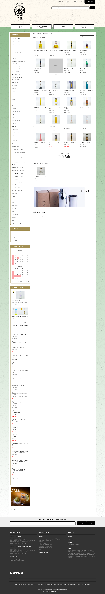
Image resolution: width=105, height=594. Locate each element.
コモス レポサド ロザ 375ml (70, 124)
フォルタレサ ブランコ (19, 347)
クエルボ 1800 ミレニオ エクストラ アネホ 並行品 (56, 125)
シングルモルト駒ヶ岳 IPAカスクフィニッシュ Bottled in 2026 (21, 326)
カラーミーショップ (41, 589)
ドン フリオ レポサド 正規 (20, 334)
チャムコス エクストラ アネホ (70, 142)
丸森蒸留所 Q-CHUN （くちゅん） (21, 443)
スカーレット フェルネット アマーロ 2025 (21, 403)
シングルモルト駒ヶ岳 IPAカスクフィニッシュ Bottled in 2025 (21, 452)
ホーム (34, 33)
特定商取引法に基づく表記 (50, 584)
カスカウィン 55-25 (38, 68)
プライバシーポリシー (61, 584)
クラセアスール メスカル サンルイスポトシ (40, 143)
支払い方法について (23, 584)
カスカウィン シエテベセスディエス (40, 125)
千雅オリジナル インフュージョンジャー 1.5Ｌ (40, 177)
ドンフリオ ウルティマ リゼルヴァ (41, 107)
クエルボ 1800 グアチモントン (55, 74)
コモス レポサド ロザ (84, 124)
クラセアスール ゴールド (85, 142)
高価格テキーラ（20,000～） (48, 33)
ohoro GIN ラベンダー (16, 300)
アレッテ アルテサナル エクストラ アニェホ (71, 108)
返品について (41, 584)
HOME (20, 27)
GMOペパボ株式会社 (56, 589)
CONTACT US (84, 27)
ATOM (88, 584)
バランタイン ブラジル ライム (20, 419)
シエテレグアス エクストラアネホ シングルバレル (41, 51)
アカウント (68, 1)
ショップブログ (80, 584)
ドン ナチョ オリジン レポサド (21, 370)
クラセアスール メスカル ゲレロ (86, 90)
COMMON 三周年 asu (18, 378)
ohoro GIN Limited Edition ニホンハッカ (21, 394)
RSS (85, 584)
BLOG (63, 27)
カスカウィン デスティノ (54, 90)
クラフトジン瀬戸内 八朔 (16, 317)
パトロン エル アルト (84, 68)
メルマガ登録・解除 (59, 1)
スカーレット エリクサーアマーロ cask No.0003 (21, 411)
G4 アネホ (16, 478)
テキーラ (39, 33)
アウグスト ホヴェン (84, 50)
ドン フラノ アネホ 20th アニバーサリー (56, 108)
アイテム (90, 1)
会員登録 (75, 1)
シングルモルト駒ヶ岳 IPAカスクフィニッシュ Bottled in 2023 (21, 470)
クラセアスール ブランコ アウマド (40, 90)
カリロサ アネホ (17, 362)
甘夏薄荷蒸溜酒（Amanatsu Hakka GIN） (21, 435)
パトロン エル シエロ (68, 68)
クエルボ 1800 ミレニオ (69, 90)
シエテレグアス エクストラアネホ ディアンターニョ (56, 51)
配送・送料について (32, 584)
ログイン (81, 1)
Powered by (45, 591)
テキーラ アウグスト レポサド (70, 50)
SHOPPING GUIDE (42, 27)
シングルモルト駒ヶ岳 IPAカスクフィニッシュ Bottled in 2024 (21, 461)
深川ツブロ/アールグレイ (19, 385)
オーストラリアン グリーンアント (21, 355)
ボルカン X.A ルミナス (54, 142)
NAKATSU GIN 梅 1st (24, 317)
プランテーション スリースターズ (21, 342)
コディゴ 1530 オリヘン (84, 107)
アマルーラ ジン (17, 427)
